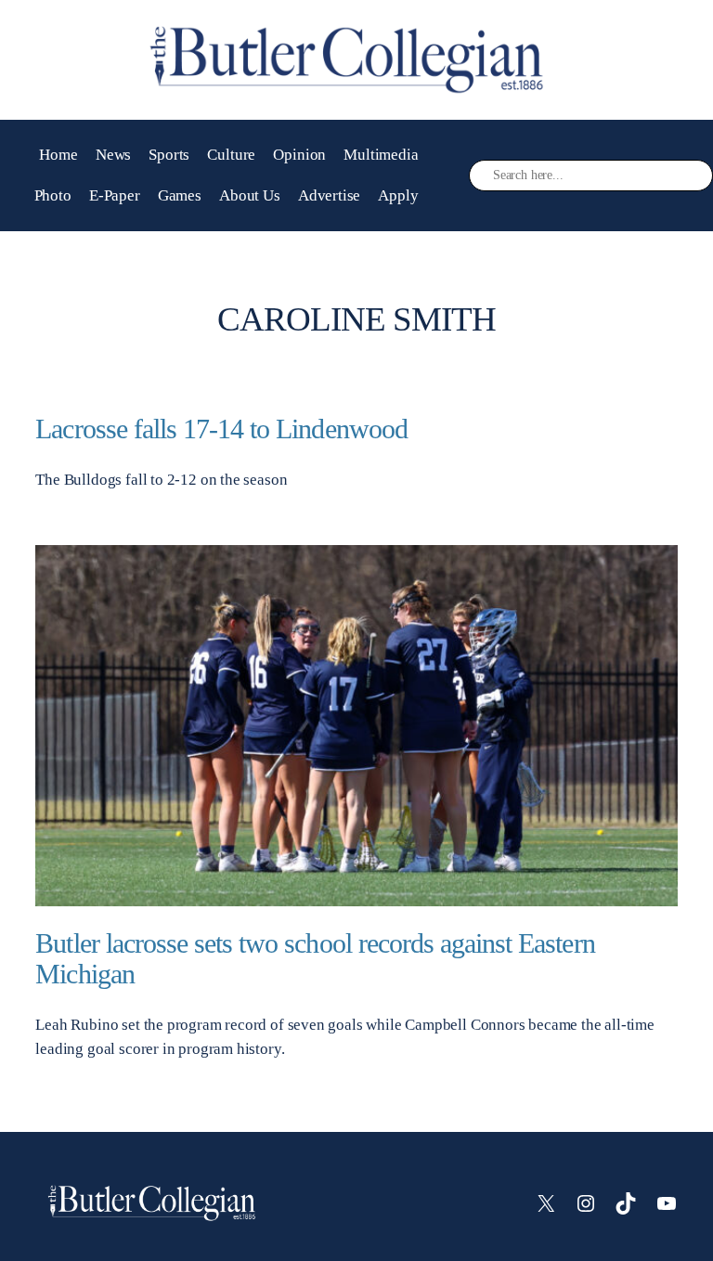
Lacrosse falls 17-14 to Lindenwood (221, 429)
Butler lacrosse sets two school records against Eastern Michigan (314, 959)
